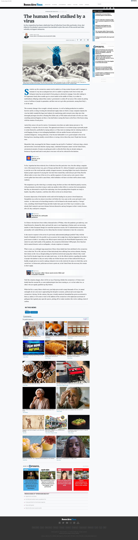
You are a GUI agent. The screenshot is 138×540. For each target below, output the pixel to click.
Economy (54, 4)
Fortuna (62, 527)
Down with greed (30, 505)
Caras (42, 527)
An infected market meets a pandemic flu (36, 499)
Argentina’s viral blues (31, 496)
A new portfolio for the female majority (35, 502)
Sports (81, 4)
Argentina (47, 4)
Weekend (90, 527)
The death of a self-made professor (40, 216)
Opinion (87, 4)
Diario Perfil (35, 527)
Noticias (56, 527)
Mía (105, 527)
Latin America (62, 4)
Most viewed (98, 11)
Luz (100, 527)
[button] (87, 46)
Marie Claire (49, 527)
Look (96, 527)
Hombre (68, 527)
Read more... (36, 156)
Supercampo (83, 527)
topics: (27, 310)
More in (25, 466)
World (69, 4)
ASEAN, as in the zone (36, 159)
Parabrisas (75, 527)
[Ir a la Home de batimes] (69, 519)
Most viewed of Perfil (103, 47)
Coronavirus (34, 312)
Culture (75, 4)
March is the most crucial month (34, 508)
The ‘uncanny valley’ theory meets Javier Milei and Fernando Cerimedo (48, 273)
